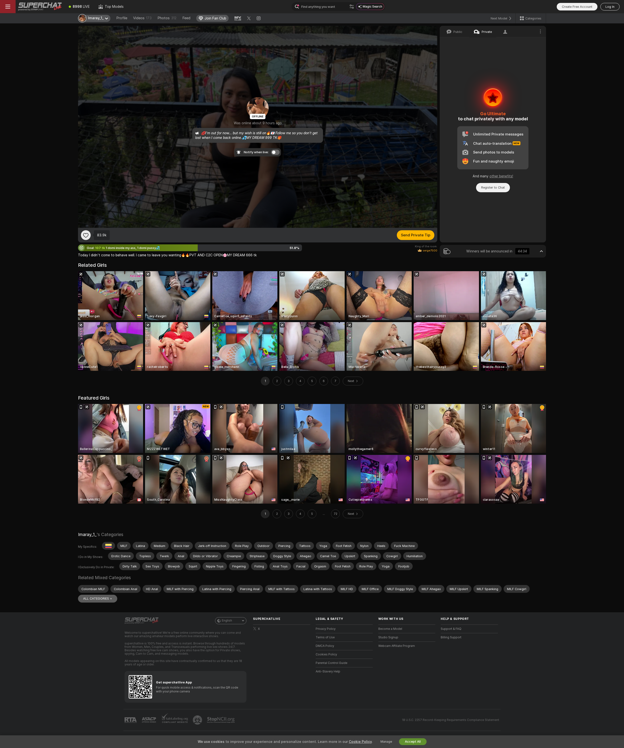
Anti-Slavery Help (328, 671)
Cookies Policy (326, 654)
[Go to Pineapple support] (198, 720)
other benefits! (501, 176)
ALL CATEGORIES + (97, 598)
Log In (609, 7)
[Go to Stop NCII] (221, 720)
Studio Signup (388, 637)
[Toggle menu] (8, 6)
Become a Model (390, 629)
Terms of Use (325, 637)
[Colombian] (108, 546)
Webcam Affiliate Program (396, 646)
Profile (121, 18)
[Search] (351, 6)
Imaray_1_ (87, 534)
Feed (186, 18)
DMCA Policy (325, 646)
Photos (166, 18)
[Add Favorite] (86, 235)
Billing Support (451, 637)
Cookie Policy (360, 742)
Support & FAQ (451, 629)
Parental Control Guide (331, 663)
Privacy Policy (326, 629)
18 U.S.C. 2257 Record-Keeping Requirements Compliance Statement (450, 720)
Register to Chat (493, 187)
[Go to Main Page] (40, 6)
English (227, 620)
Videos (142, 18)
